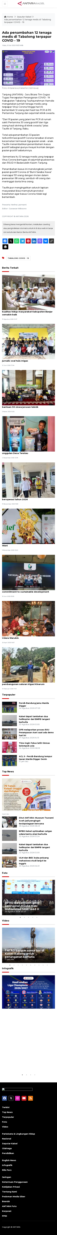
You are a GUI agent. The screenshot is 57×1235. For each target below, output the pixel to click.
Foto (4, 873)
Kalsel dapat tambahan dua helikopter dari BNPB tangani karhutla (34, 719)
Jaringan (6, 1177)
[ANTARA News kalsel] (31, 4)
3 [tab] (28, 917)
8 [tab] (38, 965)
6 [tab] (30, 965)
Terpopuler (8, 694)
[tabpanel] (28, 897)
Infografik (8, 968)
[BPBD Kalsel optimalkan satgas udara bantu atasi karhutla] (9, 835)
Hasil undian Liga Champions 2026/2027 (25, 1064)
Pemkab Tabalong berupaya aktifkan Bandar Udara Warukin (27, 636)
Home (10, 17)
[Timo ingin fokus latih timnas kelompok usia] (9, 747)
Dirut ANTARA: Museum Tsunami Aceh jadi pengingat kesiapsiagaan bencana (36, 821)
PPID (4, 1216)
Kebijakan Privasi (11, 1187)
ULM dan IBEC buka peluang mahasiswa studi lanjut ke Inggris (34, 861)
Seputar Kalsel (24, 17)
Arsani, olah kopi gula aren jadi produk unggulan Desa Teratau (23, 451)
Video (5, 920)
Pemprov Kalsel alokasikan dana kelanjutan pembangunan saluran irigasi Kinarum (26, 682)
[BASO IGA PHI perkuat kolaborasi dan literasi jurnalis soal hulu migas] (28, 341)
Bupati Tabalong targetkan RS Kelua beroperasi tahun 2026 (22, 498)
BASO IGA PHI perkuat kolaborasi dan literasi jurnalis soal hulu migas (27, 359)
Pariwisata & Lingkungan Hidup (18, 1134)
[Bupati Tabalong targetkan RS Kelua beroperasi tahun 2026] (28, 480)
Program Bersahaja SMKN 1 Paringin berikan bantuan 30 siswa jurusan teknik (26, 405)
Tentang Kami (9, 1191)
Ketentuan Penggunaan (15, 1182)
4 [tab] (32, 917)
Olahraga (7, 1148)
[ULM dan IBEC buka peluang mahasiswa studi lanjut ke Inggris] (9, 861)
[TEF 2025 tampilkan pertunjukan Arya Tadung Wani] (28, 526)
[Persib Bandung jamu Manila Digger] (9, 707)
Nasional (6, 1138)
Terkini (5, 1107)
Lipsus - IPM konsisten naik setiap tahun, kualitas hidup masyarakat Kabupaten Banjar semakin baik (27, 311)
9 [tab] (43, 965)
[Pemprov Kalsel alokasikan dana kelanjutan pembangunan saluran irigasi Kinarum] (28, 664)
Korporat (6, 1211)
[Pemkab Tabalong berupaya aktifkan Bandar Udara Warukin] (28, 618)
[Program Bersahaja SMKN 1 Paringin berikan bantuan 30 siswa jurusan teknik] (28, 387)
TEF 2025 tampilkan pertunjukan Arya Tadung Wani (28, 544)
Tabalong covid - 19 (18, 258)
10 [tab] (47, 965)
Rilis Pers (6, 1170)
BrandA (6, 1201)
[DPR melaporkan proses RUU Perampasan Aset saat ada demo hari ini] (9, 733)
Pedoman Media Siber (13, 1196)
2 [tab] (24, 917)
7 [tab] (34, 965)
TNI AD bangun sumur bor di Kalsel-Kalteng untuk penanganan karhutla (24, 954)
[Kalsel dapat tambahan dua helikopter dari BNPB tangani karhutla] (9, 720)
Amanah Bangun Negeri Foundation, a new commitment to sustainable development (26, 590)
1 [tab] (20, 917)
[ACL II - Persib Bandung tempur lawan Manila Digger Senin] (9, 760)
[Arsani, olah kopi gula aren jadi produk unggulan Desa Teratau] (28, 433)
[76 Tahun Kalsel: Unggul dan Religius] (26, 794)
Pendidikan (8, 1153)
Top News (8, 771)
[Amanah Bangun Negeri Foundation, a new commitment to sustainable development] (28, 572)
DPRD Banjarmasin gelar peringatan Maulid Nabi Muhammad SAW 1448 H (22, 906)
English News (9, 1160)
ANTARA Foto (9, 1206)
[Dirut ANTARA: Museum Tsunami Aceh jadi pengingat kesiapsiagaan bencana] (9, 821)
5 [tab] (36, 917)
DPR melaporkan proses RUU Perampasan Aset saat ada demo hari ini (36, 732)
